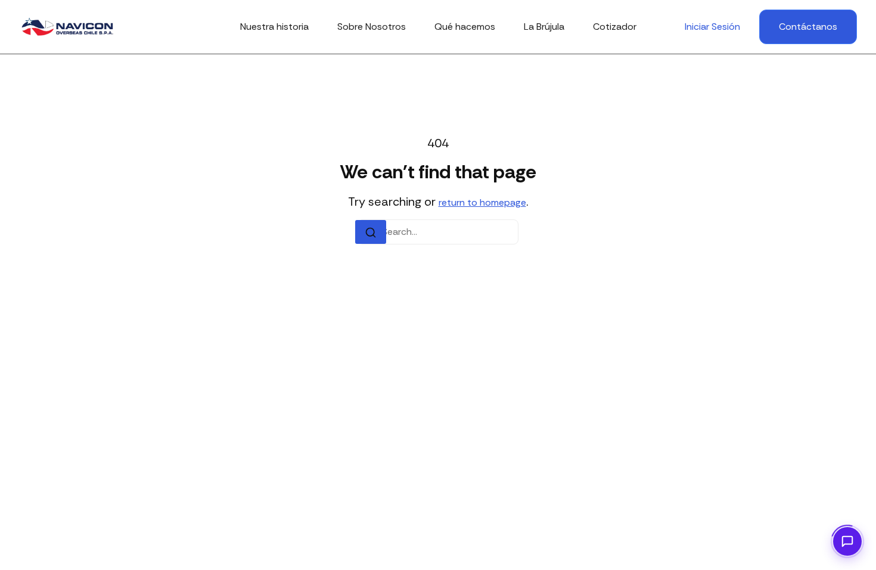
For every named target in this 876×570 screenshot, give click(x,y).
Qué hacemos (464, 26)
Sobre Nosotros (371, 26)
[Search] (370, 232)
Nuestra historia (274, 26)
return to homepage (482, 202)
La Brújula (544, 26)
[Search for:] (438, 231)
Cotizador (614, 26)
